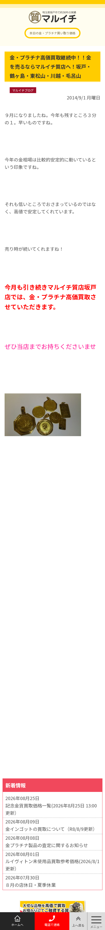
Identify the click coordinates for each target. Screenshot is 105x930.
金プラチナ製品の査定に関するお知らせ (46, 845)
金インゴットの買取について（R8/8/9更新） (51, 828)
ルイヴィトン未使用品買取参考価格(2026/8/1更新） (52, 865)
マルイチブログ (23, 90)
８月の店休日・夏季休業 (30, 884)
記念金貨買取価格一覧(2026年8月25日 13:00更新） (51, 809)
